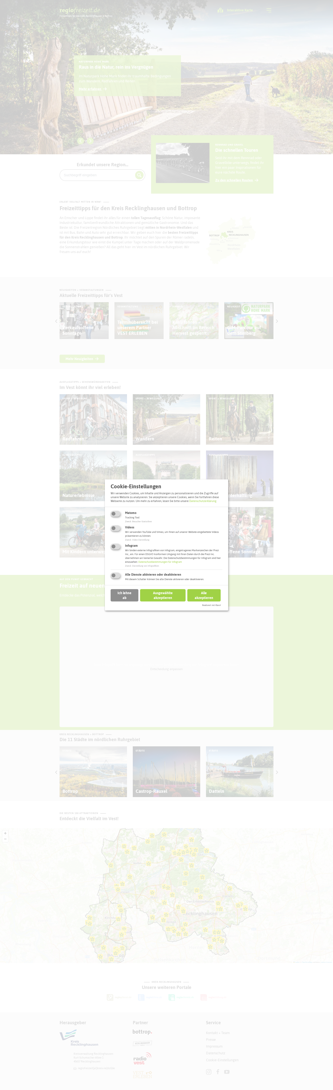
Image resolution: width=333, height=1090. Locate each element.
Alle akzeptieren (204, 595)
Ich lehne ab (124, 595)
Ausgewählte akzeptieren (163, 595)
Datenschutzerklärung (202, 500)
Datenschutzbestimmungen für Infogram (160, 561)
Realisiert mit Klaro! (211, 605)
